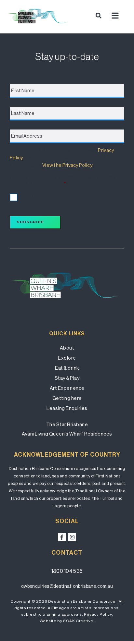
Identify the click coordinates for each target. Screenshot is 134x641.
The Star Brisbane (67, 424)
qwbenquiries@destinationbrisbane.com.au (67, 586)
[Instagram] (72, 537)
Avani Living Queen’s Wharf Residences (67, 434)
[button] (98, 15)
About (67, 348)
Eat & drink (67, 368)
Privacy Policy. (98, 614)
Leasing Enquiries (67, 408)
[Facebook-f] (62, 537)
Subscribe (30, 222)
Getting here (67, 398)
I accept (26, 196)
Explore (67, 358)
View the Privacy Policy (67, 165)
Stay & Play (67, 378)
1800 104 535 (67, 571)
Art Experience (67, 388)
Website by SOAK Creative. (67, 621)
